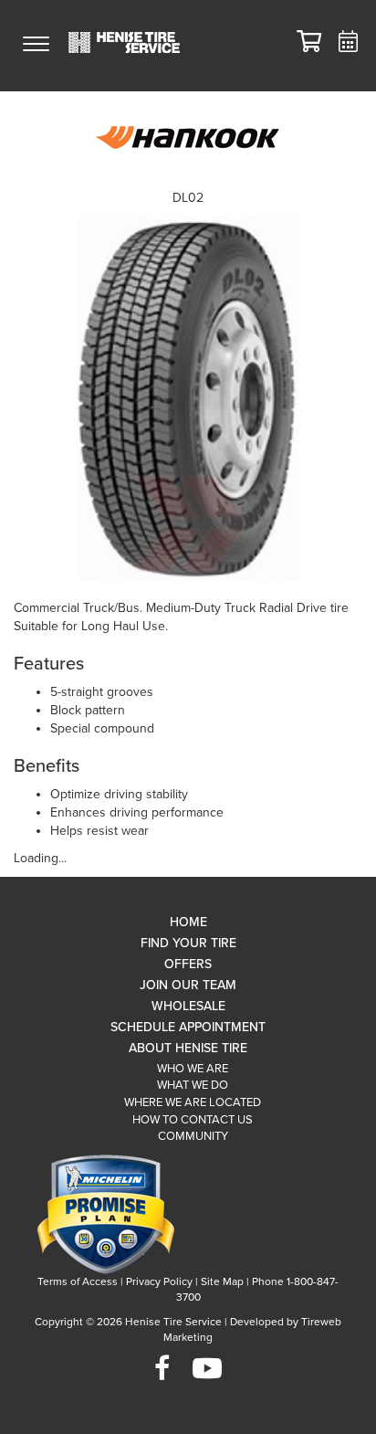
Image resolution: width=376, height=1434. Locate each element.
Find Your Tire (188, 943)
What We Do (192, 1085)
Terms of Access (77, 1281)
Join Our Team (188, 985)
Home (188, 922)
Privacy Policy (159, 1281)
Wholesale (188, 1006)
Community (193, 1136)
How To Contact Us (192, 1119)
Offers (188, 964)
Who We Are (192, 1068)
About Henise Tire (188, 1048)
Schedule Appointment (188, 1027)
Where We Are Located (192, 1102)
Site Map (222, 1281)
